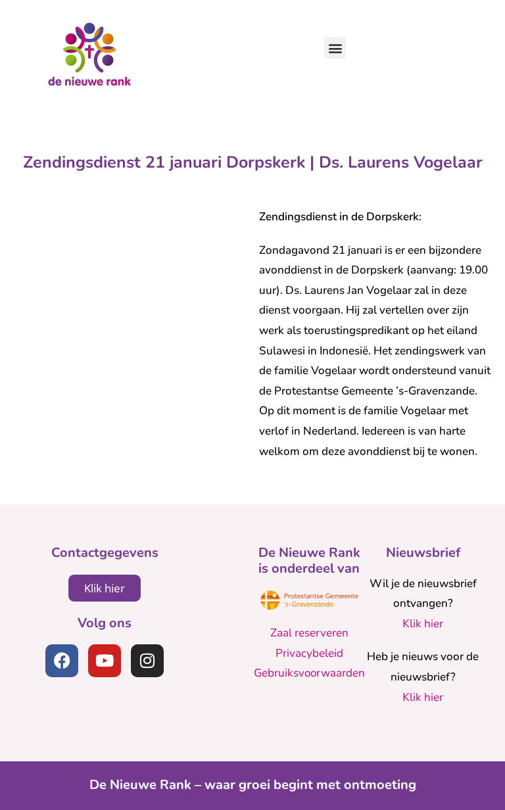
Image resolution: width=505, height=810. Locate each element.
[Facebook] (61, 660)
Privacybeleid (309, 653)
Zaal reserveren (309, 632)
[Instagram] (147, 660)
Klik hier (422, 623)
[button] (335, 48)
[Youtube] (104, 660)
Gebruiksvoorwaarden (309, 672)
